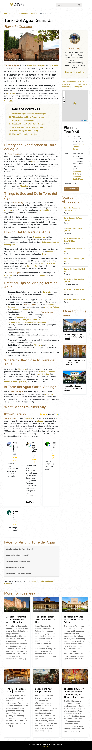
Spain (14, 13)
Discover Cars (32, 266)
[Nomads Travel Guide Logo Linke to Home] (17, 5)
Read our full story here (74, 72)
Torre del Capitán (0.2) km (74, 300)
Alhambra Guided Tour (20, 310)
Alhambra (11, 93)
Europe (7, 13)
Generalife (8, 101)
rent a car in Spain (48, 263)
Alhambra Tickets (51, 307)
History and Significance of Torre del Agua (29, 114)
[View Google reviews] (58, 414)
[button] (30, 501)
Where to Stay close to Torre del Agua (27, 127)
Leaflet (85, 120)
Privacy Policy (46, 746)
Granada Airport (39, 237)
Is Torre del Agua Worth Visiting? (25, 131)
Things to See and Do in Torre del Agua (28, 117)
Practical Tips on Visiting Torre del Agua (28, 124)
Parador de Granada (47, 372)
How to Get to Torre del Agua (23, 120)
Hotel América (43, 374)
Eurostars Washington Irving (15, 382)
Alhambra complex (36, 65)
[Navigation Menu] (88, 5)
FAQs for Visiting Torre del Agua (25, 134)
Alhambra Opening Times (78, 146)
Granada (33, 13)
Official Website (71, 189)
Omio (44, 254)
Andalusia (23, 13)
